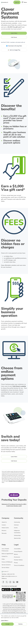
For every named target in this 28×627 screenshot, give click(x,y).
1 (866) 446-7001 (11, 574)
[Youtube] (17, 582)
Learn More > (4, 620)
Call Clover (14, 37)
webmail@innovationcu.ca (11, 576)
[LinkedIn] (13, 582)
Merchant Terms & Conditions (15, 481)
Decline (20, 624)
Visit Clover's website (19, 386)
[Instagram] (10, 582)
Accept (7, 624)
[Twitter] (6, 582)
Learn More (14, 33)
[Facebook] (3, 582)
